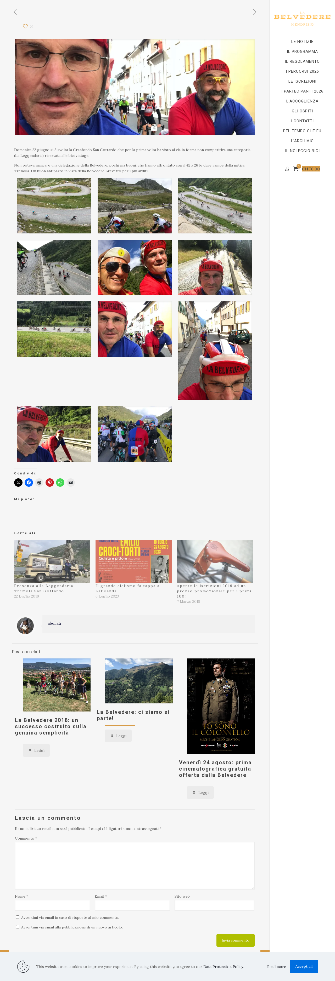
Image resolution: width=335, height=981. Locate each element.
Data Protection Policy (223, 966)
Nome (21, 896)
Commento (26, 838)
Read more (276, 966)
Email (101, 896)
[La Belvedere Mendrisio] (302, 18)
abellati (54, 623)
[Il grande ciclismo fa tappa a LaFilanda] (134, 561)
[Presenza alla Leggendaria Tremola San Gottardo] (52, 561)
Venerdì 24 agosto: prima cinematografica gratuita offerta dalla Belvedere (215, 768)
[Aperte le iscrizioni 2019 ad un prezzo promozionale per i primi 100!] (215, 561)
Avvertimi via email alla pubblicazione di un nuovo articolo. (72, 927)
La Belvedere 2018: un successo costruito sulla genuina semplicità (51, 726)
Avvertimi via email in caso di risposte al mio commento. (70, 917)
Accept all (303, 966)
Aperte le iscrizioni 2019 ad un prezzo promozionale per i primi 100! (214, 591)
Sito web (182, 896)
